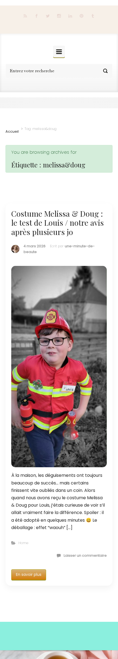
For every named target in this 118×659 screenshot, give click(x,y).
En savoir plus (28, 574)
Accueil (12, 131)
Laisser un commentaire (85, 555)
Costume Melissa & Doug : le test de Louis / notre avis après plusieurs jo (57, 222)
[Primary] (59, 51)
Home (23, 543)
